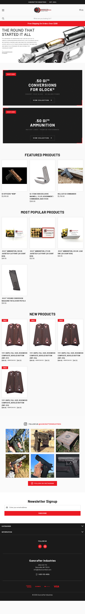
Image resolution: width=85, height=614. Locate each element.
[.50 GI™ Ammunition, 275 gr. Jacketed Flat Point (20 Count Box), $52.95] (42, 233)
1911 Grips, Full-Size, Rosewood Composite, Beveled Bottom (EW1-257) (14, 355)
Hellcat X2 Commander (67, 194)
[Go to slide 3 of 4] (81, 44)
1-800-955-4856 (43, 574)
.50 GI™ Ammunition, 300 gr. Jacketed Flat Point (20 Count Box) (14, 253)
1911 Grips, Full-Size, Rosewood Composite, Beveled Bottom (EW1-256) (42, 355)
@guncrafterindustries (50, 424)
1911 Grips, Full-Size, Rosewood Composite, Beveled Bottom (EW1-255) (70, 355)
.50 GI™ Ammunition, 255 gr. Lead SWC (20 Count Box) (70, 252)
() (82, 10)
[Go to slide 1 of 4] (4, 44)
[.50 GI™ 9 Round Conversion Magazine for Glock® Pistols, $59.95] (14, 280)
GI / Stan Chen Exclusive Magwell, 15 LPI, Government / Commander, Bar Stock (42, 196)
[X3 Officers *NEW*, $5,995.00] (14, 175)
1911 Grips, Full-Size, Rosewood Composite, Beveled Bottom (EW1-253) (14, 402)
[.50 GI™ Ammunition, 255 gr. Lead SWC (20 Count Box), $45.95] (70, 233)
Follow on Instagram (44, 483)
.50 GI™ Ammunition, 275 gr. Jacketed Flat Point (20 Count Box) (42, 253)
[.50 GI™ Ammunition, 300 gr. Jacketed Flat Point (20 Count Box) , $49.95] (14, 233)
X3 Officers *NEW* (9, 194)
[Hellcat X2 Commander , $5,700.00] (70, 175)
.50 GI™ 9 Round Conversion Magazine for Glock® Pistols (14, 299)
